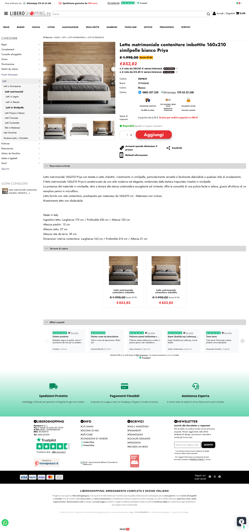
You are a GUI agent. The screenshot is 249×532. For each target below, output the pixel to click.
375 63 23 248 (185, 92)
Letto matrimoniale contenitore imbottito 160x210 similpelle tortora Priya (166, 291)
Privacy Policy (88, 445)
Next (113, 128)
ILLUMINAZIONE (70, 27)
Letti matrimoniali (14, 91)
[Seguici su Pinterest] (219, 477)
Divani (4, 59)
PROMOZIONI (167, 27)
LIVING (51, 27)
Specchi (5, 168)
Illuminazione (7, 64)
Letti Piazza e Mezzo (15, 113)
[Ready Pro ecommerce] (124, 529)
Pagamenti (135, 430)
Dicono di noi (90, 430)
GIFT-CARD (87, 434)
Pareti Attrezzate (9, 74)
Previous (45, 128)
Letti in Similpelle (15, 107)
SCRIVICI (185, 27)
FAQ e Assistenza (139, 426)
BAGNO (20, 27)
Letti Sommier (10, 132)
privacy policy (197, 459)
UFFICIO (148, 27)
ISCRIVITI (208, 444)
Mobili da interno (9, 69)
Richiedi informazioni (136, 155)
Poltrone (5, 143)
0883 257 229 (150, 92)
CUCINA (36, 27)
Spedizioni (135, 442)
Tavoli (4, 163)
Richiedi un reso (138, 446)
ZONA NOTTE (92, 27)
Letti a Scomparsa (12, 86)
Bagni (4, 44)
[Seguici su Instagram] (215, 477)
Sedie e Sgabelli (9, 158)
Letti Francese (11, 118)
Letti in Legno (12, 96)
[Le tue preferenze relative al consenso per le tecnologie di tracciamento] (244, 527)
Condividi (177, 148)
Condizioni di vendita (95, 438)
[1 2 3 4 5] (127, 134)
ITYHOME (143, 83)
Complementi (7, 49)
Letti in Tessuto (12, 102)
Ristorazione (7, 148)
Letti (4, 81)
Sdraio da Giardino (10, 153)
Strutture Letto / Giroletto (16, 138)
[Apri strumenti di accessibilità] (241, 521)
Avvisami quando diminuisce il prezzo (141, 148)
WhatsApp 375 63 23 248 (39, 3)
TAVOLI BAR (130, 27)
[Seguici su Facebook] (210, 477)
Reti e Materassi (12, 127)
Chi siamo (87, 426)
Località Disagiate (139, 438)
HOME (6, 27)
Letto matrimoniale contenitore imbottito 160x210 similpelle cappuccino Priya (123, 291)
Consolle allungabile (11, 54)
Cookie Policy (88, 442)
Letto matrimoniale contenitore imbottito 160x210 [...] (23, 191)
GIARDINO (112, 27)
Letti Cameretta (12, 122)
